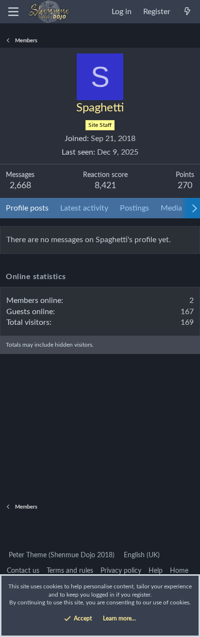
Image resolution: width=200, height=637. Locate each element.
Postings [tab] (134, 208)
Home (179, 570)
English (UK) (141, 555)
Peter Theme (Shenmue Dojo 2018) (61, 555)
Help (156, 570)
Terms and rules (70, 570)
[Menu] (13, 11)
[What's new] (187, 11)
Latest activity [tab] (84, 208)
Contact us (23, 570)
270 (185, 185)
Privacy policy (120, 570)
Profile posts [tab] (27, 208)
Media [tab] (171, 208)
